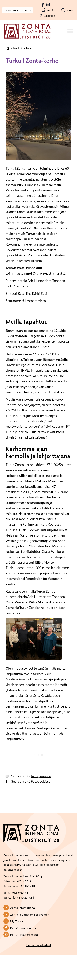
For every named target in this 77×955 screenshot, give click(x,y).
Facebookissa (40, 781)
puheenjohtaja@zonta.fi (18, 897)
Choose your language (17, 9)
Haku (69, 10)
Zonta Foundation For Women (29, 914)
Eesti (49, 10)
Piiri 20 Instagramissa (24, 934)
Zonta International (23, 907)
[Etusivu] (7, 48)
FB (43, 4)
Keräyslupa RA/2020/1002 (20, 886)
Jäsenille (49, 15)
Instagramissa (41, 776)
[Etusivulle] (27, 31)
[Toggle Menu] (70, 31)
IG (48, 4)
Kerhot (17, 48)
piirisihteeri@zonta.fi (16, 892)
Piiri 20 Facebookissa (23, 928)
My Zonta (16, 921)
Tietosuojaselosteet (38, 945)
